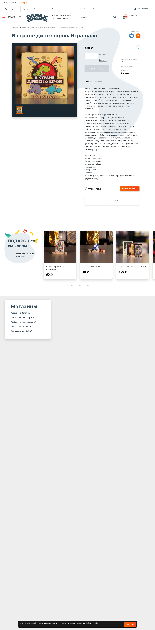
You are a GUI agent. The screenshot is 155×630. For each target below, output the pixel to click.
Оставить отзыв (130, 188)
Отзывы (87, 9)
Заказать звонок (61, 18)
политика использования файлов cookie (80, 623)
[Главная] (37, 19)
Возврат (55, 9)
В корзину (98, 69)
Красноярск (10, 9)
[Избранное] (126, 9)
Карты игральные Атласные (55, 268)
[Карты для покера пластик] (132, 247)
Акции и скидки (67, 9)
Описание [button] (88, 82)
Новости (79, 9)
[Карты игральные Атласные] (60, 247)
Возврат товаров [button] (102, 82)
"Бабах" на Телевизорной (23, 322)
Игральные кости (91, 266)
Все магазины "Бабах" (21, 331)
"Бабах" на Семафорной (22, 317)
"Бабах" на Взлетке (20, 313)
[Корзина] (137, 17)
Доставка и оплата (42, 9)
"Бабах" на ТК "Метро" (22, 326)
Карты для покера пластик (132, 266)
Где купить (27, 9)
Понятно (130, 624)
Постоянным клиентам (103, 9)
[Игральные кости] (96, 247)
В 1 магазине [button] (103, 59)
